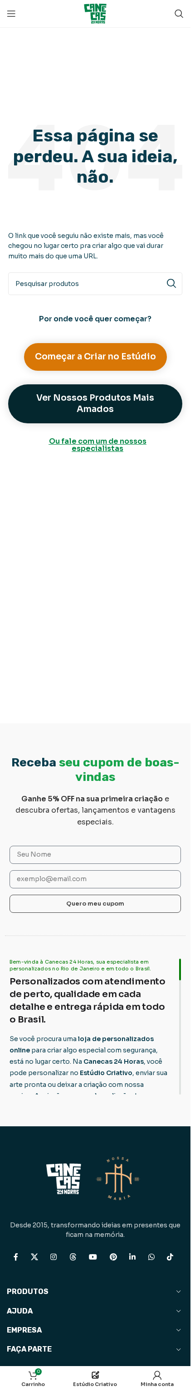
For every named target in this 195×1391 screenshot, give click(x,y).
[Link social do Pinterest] (113, 1257)
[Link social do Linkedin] (133, 1257)
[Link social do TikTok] (170, 1257)
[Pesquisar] (179, 14)
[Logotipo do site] (95, 13)
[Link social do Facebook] (15, 1257)
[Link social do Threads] (72, 1257)
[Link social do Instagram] (54, 1257)
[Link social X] (34, 1257)
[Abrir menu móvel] (11, 14)
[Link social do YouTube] (93, 1257)
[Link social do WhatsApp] (151, 1257)
